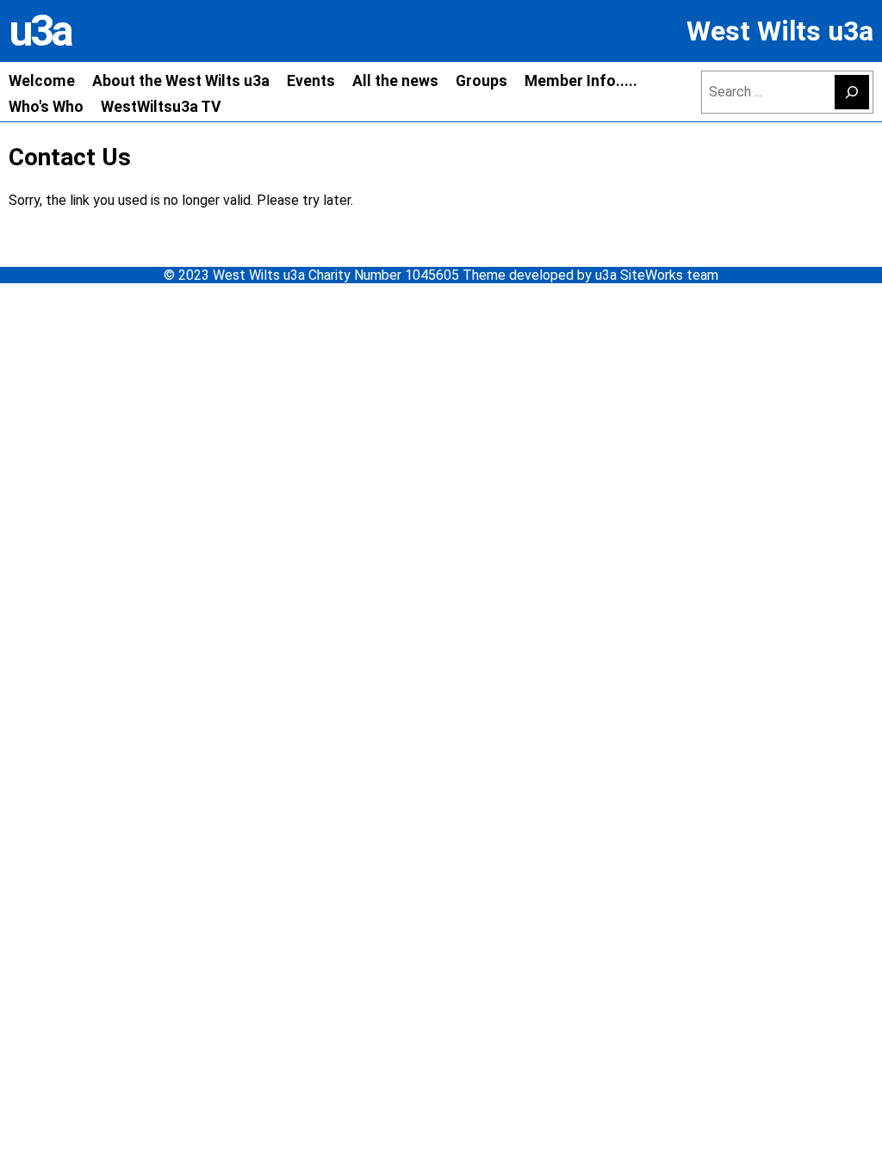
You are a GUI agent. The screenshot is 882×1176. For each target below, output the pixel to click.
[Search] (852, 92)
